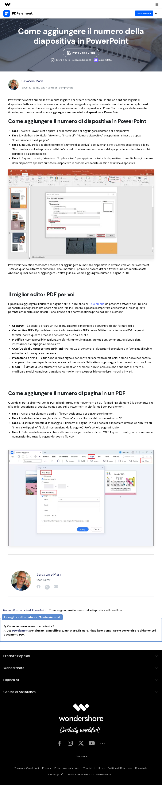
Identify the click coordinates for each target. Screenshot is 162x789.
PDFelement (96, 304)
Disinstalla (141, 768)
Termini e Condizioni (27, 768)
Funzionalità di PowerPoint (29, 610)
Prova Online (144, 13)
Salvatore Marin (32, 81)
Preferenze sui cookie (67, 768)
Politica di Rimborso (120, 768)
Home (7, 610)
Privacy (46, 768)
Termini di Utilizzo (93, 768)
